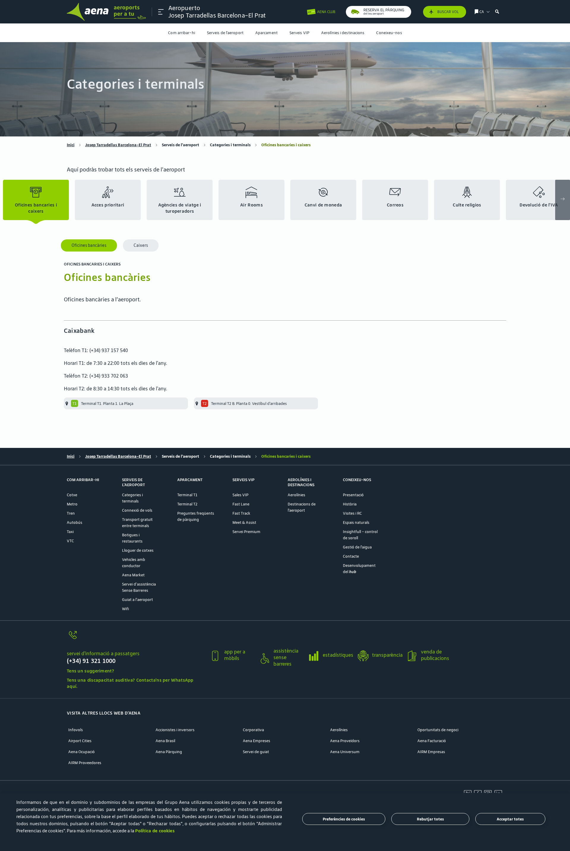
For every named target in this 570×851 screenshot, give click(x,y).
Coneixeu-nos (389, 32)
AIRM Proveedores (84, 762)
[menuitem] (181, 32)
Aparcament (266, 32)
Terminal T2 (187, 504)
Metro (72, 504)
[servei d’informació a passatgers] (136, 638)
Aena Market (133, 575)
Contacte (351, 556)
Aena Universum (345, 751)
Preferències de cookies (344, 819)
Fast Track (241, 513)
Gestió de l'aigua (357, 547)
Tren (71, 513)
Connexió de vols (137, 510)
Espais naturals (356, 522)
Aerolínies (296, 494)
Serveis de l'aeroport (225, 32)
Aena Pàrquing (169, 751)
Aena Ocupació (81, 751)
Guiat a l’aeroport (137, 599)
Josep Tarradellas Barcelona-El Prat (118, 144)
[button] (161, 12)
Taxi (70, 531)
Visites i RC (352, 513)
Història (350, 504)
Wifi (125, 608)
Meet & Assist (244, 522)
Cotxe (72, 494)
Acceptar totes (510, 819)
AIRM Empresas (431, 751)
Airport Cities (79, 740)
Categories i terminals (230, 144)
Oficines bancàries (89, 245)
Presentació (353, 494)
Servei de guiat (256, 751)
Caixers (141, 245)
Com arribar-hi (181, 32)
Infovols (75, 729)
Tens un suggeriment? (90, 671)
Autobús (74, 522)
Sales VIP (240, 494)
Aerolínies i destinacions (343, 32)
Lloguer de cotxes (137, 550)
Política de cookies (155, 830)
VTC (70, 540)
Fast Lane (240, 504)
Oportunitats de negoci (437, 729)
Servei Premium (246, 531)
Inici (71, 144)
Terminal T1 (187, 494)
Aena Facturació (431, 740)
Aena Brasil (165, 740)
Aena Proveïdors (345, 740)
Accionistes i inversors (175, 729)
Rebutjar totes (430, 819)
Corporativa (253, 729)
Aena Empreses (256, 740)
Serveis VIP (299, 32)
